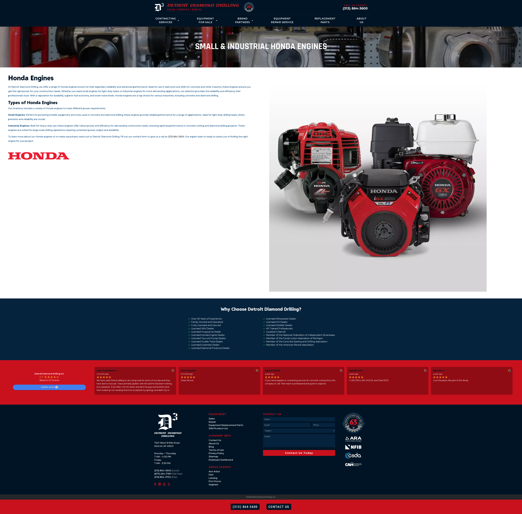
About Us (214, 443)
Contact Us (215, 440)
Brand (242, 20)
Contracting (165, 20)
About (362, 20)
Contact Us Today (299, 452)
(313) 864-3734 (162, 477)
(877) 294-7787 (162, 474)
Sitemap (213, 456)
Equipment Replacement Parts (226, 425)
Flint (211, 474)
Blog (211, 447)
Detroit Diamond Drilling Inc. (49, 373)
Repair (212, 422)
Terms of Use (216, 450)
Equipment (205, 20)
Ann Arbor (214, 471)
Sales (212, 418)
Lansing (213, 478)
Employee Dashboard (221, 460)
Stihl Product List (218, 428)
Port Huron (215, 481)
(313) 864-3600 (355, 8)
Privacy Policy (216, 453)
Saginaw (213, 484)
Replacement (325, 20)
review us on (48, 387)
